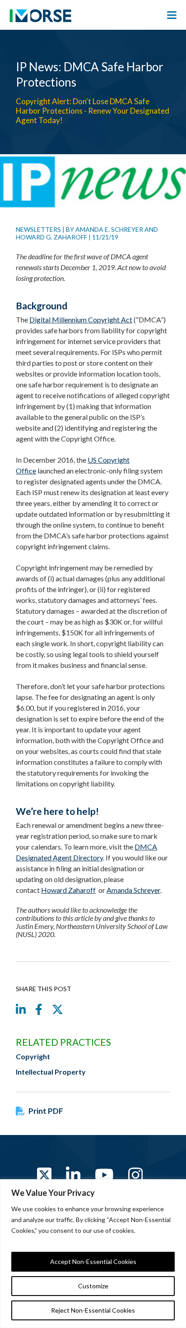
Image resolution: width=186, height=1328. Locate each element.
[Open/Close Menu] (172, 15)
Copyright (33, 1056)
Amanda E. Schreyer (109, 229)
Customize (93, 1286)
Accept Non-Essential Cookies (93, 1261)
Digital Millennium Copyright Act (80, 319)
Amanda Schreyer (133, 890)
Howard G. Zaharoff (51, 237)
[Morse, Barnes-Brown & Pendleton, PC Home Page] (40, 18)
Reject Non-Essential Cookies (93, 1310)
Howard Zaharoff (68, 890)
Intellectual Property (51, 1071)
